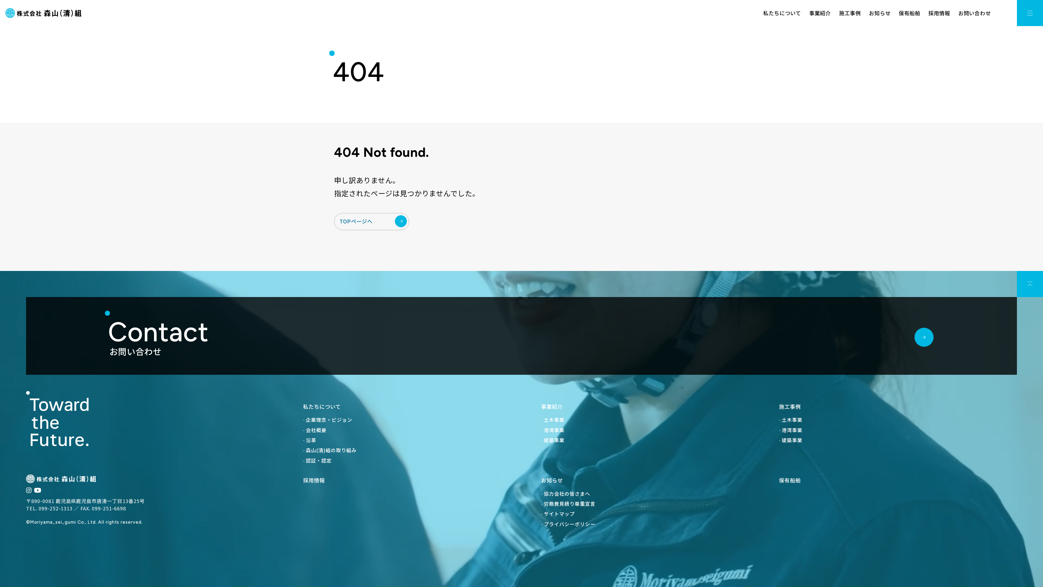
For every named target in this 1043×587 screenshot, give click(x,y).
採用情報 (939, 13)
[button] (1030, 13)
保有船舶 (910, 13)
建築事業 (554, 440)
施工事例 (850, 13)
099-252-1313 (56, 508)
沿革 (311, 440)
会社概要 (316, 429)
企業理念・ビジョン (329, 419)
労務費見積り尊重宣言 (569, 503)
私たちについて (782, 13)
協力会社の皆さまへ (567, 493)
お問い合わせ (974, 13)
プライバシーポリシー (569, 523)
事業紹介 (820, 13)
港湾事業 (554, 429)
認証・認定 (319, 460)
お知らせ (880, 13)
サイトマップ (559, 513)
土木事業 (554, 419)
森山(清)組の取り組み (331, 450)
